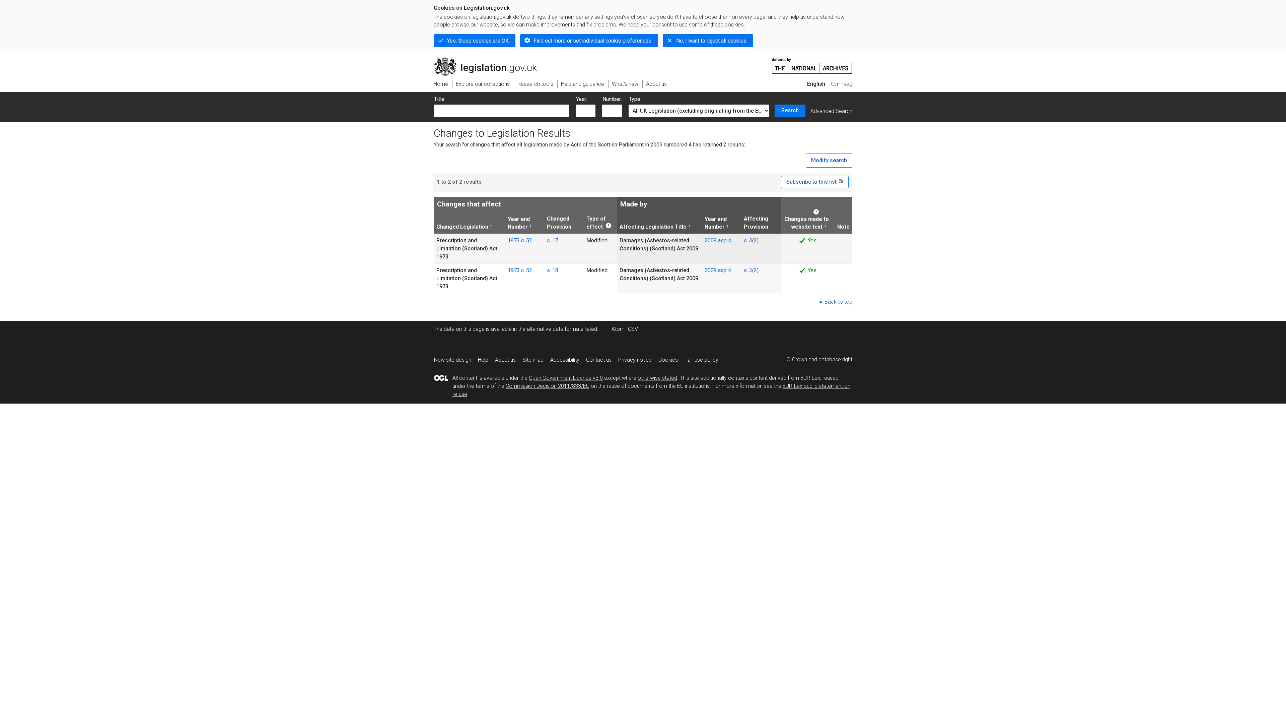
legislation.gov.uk (489, 59)
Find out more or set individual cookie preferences (592, 41)
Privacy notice (635, 360)
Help (483, 360)
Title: (439, 99)
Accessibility (564, 360)
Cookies (668, 360)
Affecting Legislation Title (653, 226)
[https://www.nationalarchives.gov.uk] (812, 63)
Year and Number (519, 223)
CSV (633, 329)
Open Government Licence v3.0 (566, 378)
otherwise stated (657, 378)
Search (790, 110)
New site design (452, 360)
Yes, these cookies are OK (478, 41)
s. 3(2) (751, 240)
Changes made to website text (806, 223)
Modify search (829, 160)
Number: (612, 99)
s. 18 (552, 270)
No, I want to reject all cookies (711, 41)
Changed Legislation (462, 226)
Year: (581, 99)
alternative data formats (555, 329)
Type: (635, 99)
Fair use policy (701, 360)
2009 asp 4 (718, 240)
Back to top (838, 302)
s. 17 (552, 240)
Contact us (599, 360)
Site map (533, 360)
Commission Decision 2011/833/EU (547, 386)
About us (505, 360)
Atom (618, 329)
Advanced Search (831, 111)
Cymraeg (841, 84)
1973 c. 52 (520, 240)
